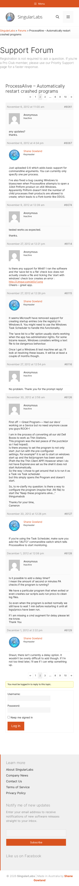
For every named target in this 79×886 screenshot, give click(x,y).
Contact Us (14, 781)
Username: (14, 694)
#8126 (68, 397)
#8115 (68, 293)
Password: (14, 705)
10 (65, 96)
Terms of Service (18, 787)
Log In (15, 726)
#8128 (68, 553)
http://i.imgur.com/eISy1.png (26, 281)
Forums (22, 30)
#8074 (68, 204)
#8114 (68, 243)
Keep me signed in (22, 717)
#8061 (68, 106)
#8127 (68, 513)
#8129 (68, 630)
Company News (17, 775)
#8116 (68, 364)
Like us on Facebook (23, 856)
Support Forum (26, 50)
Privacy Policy (16, 793)
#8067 (68, 143)
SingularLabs (30, 17)
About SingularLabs (19, 769)
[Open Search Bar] (57, 17)
